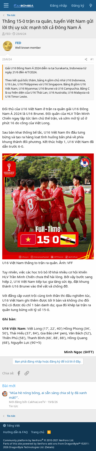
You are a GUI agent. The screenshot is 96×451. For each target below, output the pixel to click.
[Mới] (90, 5)
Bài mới (8, 385)
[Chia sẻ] (86, 59)
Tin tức (13, 406)
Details (49, 447)
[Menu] (6, 5)
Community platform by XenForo (38, 440)
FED (7, 34)
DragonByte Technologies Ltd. (26, 447)
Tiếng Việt (13, 426)
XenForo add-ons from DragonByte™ (59, 443)
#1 (92, 59)
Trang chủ (37, 432)
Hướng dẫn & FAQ (15, 432)
